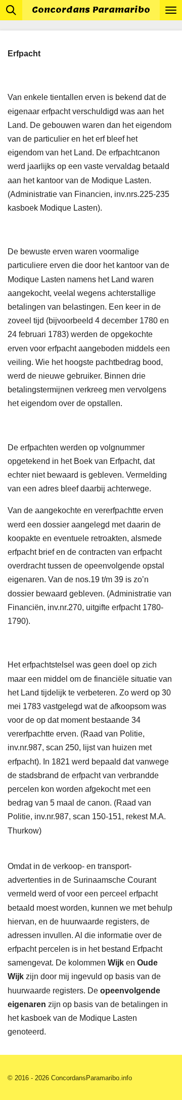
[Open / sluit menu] (171, 10)
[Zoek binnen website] (11, 10)
